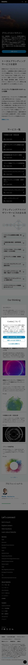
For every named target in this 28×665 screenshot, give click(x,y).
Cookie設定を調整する (14, 343)
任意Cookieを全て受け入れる (14, 337)
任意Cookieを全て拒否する (14, 340)
